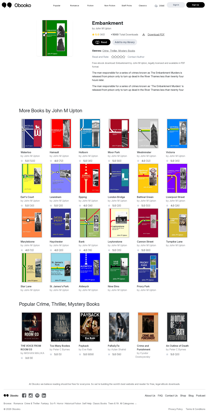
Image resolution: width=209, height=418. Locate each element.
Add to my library (125, 42)
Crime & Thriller (32, 403)
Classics (143, 5)
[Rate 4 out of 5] (121, 56)
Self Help (87, 403)
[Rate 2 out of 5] (115, 56)
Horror (60, 403)
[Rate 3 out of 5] (118, 56)
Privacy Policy (175, 409)
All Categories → (128, 403)
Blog (191, 395)
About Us (150, 395)
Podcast (200, 395)
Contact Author (136, 56)
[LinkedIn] (44, 396)
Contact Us (171, 395)
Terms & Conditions (195, 409)
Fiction (90, 5)
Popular (56, 5)
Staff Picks (127, 5)
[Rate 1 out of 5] (112, 56)
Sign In (176, 5)
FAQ (160, 395)
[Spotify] (37, 396)
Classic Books (100, 403)
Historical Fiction (73, 403)
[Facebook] (24, 396)
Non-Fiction (109, 5)
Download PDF (156, 34)
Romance (74, 5)
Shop (183, 395)
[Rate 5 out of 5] (123, 56)
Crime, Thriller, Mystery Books (118, 50)
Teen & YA (113, 403)
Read (103, 42)
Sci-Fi (53, 403)
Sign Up (195, 5)
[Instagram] (31, 396)
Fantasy (45, 403)
